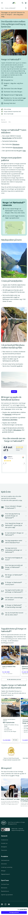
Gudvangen (7, 409)
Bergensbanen (18, 147)
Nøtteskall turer (5, 860)
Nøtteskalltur (9, 636)
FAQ (10, 122)
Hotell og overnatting (6, 867)
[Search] (22, 3)
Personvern (4, 850)
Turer (2, 8)
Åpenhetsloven (5, 891)
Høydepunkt (4, 122)
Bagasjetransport (5, 874)
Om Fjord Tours (5, 884)
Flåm (24, 150)
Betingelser (4, 846)
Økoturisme (4, 887)
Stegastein (8, 414)
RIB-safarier (17, 430)
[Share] (26, 8)
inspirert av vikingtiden (9, 419)
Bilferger (3, 870)
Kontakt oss (4, 843)
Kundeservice (4, 839)
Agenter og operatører (7, 894)
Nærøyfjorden (7, 138)
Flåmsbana (15, 144)
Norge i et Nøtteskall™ (10, 8)
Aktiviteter (4, 863)
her (21, 500)
